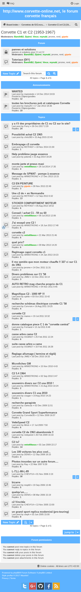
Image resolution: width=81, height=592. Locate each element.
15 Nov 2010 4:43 (49, 366)
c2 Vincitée (18, 501)
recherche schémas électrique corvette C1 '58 (39, 303)
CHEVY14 (29, 474)
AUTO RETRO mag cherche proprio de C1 (37, 284)
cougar (27, 395)
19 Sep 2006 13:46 (42, 485)
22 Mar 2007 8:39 (38, 464)
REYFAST (29, 147)
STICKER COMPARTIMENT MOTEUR (34, 203)
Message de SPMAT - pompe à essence (35, 173)
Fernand (28, 327)
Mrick (26, 425)
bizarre (16, 482)
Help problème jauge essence (30, 154)
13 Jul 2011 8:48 (42, 327)
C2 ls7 (15, 442)
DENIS (27, 454)
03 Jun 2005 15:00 (41, 514)
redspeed (28, 435)
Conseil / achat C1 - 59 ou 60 (29, 212)
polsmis (27, 157)
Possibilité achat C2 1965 (27, 134)
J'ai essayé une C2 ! (24, 222)
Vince (36, 36)
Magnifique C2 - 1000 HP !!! (28, 293)
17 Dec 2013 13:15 (50, 176)
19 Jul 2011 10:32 (41, 316)
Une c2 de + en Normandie (28, 193)
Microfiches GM (21, 363)
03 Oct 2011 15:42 (41, 296)
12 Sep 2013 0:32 (44, 196)
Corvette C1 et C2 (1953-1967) (28, 32)
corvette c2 (18, 232)
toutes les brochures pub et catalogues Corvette (41, 103)
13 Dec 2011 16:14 (41, 277)
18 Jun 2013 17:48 (49, 225)
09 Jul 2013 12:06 (47, 215)
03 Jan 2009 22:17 (48, 444)
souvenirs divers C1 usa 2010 (29, 393)
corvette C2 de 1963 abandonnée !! (32, 432)
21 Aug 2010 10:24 (49, 386)
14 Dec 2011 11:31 (42, 267)
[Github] (40, 586)
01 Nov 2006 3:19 (44, 474)
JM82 (26, 277)
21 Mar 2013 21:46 (48, 235)
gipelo (65, 36)
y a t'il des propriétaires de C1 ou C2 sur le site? (41, 123)
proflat (10, 575)
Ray (26, 464)
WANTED (17, 91)
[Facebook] (48, 586)
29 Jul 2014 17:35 (47, 166)
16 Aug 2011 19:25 (43, 306)
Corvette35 (29, 415)
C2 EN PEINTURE (22, 183)
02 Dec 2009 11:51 (44, 405)
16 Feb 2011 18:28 (44, 346)
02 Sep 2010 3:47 (49, 376)
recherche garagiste (24, 402)
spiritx (27, 296)
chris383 (28, 137)
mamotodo (29, 94)
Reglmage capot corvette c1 (28, 252)
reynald (43, 36)
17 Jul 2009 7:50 (40, 425)
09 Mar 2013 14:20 (48, 245)
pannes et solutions (24, 49)
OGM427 (28, 337)
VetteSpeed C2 (20, 422)
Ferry (26, 126)
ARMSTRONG (31, 176)
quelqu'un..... (20, 492)
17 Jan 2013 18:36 (43, 106)
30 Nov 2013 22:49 (42, 186)
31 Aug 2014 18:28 (43, 157)
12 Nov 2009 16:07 (46, 415)
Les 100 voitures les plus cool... (31, 451)
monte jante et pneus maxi (28, 163)
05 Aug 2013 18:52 (45, 206)
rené (58, 36)
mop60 (27, 485)
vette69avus (30, 166)
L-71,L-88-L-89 (20, 471)
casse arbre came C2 (24, 334)
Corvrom (28, 306)
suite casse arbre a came (27, 344)
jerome (52, 36)
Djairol (28, 36)
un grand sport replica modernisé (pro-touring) (40, 511)
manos (27, 316)
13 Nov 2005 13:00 (45, 504)
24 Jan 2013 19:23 (49, 255)
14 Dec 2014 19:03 (46, 94)
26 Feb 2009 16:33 (44, 435)
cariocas (28, 405)
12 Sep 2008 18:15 (42, 454)
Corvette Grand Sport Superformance (34, 412)
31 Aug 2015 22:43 (43, 137)
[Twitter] (24, 586)
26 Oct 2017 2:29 (40, 126)
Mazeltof (24, 575)
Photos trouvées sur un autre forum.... (35, 461)
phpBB (16, 573)
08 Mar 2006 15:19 (42, 495)
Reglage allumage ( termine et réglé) (34, 353)
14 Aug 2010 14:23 (42, 395)
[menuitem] (10, 3)
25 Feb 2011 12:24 (44, 337)
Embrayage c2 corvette (26, 144)
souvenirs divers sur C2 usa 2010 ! (33, 383)
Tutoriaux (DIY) (21, 59)
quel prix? (18, 242)
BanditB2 (19, 36)
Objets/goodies (28, 96)
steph (26, 514)
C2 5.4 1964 (19, 373)
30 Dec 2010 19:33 (41, 356)
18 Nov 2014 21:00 (45, 147)
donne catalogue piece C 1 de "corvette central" (41, 324)
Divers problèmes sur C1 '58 (29, 274)
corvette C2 (18, 313)
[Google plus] (32, 586)
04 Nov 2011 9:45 (49, 287)
